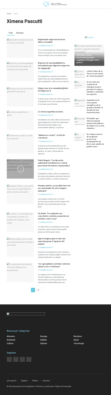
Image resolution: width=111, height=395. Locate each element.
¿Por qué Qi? (12, 381)
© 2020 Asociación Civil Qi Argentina (21, 386)
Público (35, 381)
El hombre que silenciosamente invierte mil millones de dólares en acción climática (95, 123)
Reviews (20, 33)
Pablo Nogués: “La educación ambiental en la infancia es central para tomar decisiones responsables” (54, 163)
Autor (16, 14)
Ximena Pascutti (47, 45)
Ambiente (11, 340)
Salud (76, 340)
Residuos (78, 336)
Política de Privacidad (63, 386)
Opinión (43, 343)
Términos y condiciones (45, 386)
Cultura (10, 343)
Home (9, 14)
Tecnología (79, 343)
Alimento (11, 336)
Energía (43, 336)
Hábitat (43, 340)
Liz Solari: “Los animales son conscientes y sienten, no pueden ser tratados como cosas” (53, 216)
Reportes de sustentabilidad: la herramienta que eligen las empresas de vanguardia (54, 65)
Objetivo (24, 381)
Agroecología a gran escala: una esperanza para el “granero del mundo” (51, 241)
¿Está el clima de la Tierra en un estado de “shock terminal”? (95, 73)
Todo (10, 33)
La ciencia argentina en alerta (50, 112)
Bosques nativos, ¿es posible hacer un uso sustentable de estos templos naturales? (54, 188)
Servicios (46, 381)
